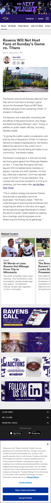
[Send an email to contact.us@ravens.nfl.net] (22, 63)
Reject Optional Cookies (25, 490)
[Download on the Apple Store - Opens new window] (15, 433)
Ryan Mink (17, 57)
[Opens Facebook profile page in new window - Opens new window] (14, 63)
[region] (25, 471)
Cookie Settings (25, 482)
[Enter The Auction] (25, 367)
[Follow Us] (25, 391)
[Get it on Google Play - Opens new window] (34, 434)
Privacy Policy (33, 477)
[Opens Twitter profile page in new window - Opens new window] (18, 63)
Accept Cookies (25, 498)
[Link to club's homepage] (5, 17)
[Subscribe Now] (25, 318)
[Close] (48, 444)
